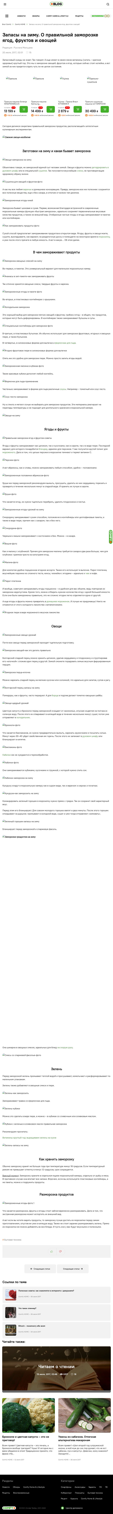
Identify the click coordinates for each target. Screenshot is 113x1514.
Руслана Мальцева (23, 47)
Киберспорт (66, 1493)
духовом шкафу (90, 736)
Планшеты (79, 1493)
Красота (74, 1498)
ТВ (106, 1487)
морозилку (104, 236)
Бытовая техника (12, 1239)
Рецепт (64, 1498)
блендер (43, 449)
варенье (27, 189)
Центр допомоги (74, 1508)
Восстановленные (100, 15)
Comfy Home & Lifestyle (57, 16)
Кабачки (6, 754)
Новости (21, 16)
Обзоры (36, 16)
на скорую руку (65, 1047)
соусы (63, 389)
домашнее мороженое (58, 601)
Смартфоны (66, 1487)
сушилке (42, 170)
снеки (80, 170)
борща (55, 695)
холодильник (23, 717)
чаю (87, 573)
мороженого (8, 452)
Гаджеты (92, 1487)
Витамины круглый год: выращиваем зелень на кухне (29, 1137)
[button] (5, 4)
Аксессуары (80, 1487)
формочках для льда (65, 342)
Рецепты (79, 16)
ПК (100, 1487)
